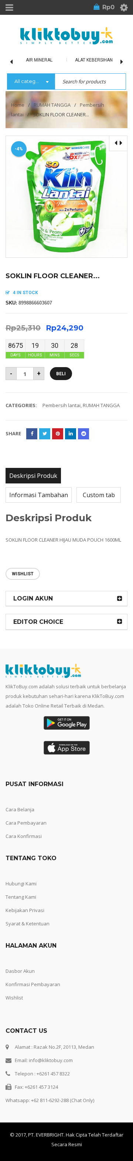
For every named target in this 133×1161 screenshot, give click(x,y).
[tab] (33, 475)
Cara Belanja (20, 809)
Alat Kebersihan (94, 60)
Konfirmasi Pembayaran (33, 984)
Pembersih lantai (61, 405)
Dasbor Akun (20, 971)
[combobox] (31, 82)
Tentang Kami (21, 897)
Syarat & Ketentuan (28, 923)
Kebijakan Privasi (25, 910)
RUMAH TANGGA (52, 105)
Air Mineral (39, 60)
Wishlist (14, 997)
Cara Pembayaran (26, 822)
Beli (61, 373)
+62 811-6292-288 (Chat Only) (62, 1100)
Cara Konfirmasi (24, 836)
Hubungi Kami (21, 883)
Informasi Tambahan (38, 495)
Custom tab (99, 495)
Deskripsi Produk (33, 476)
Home (17, 105)
